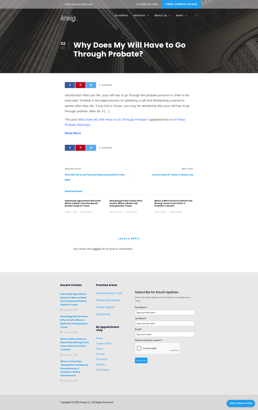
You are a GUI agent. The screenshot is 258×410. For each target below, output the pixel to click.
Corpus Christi (103, 343)
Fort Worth (101, 359)
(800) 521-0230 (149, 4)
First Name (141, 307)
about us (160, 15)
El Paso (100, 354)
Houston (100, 364)
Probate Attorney (86, 212)
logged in (98, 248)
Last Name (140, 318)
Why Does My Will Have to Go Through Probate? (113, 119)
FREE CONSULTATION (181, 4)
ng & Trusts (116, 293)
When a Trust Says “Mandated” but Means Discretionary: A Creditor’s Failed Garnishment (74, 368)
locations (121, 15)
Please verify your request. (148, 340)
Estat (99, 293)
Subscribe (141, 360)
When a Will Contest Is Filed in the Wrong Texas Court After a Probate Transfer (173, 203)
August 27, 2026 (71, 212)
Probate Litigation (105, 307)
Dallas (99, 348)
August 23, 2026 (160, 212)
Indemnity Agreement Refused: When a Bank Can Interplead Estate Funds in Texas (83, 203)
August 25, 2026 (115, 212)
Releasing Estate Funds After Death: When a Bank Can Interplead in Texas (126, 203)
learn (179, 15)
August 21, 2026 (70, 381)
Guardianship (103, 314)
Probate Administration (108, 300)
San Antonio (102, 370)
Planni (106, 293)
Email (138, 329)
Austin (99, 338)
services (139, 15)
